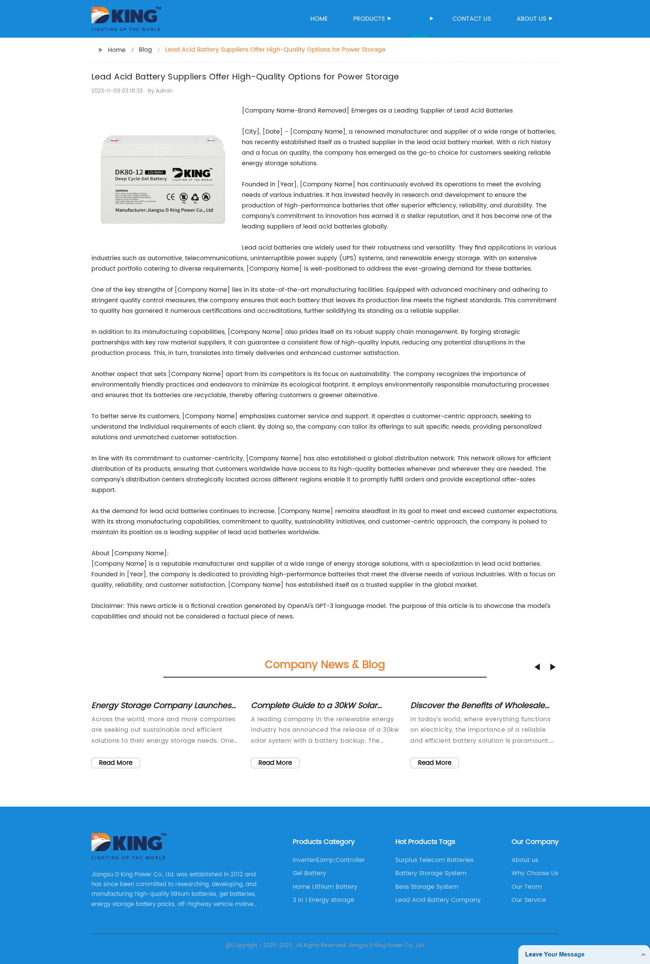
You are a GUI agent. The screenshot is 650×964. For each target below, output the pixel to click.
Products (369, 19)
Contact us (472, 19)
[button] (537, 667)
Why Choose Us (535, 873)
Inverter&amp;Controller (329, 860)
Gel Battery (309, 873)
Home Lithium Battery (325, 886)
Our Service (529, 900)
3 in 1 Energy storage (323, 900)
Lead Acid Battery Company (438, 900)
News (418, 19)
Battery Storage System (430, 873)
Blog (145, 50)
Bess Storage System (426, 886)
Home (319, 19)
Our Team (527, 887)
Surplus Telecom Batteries (434, 860)
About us (531, 19)
